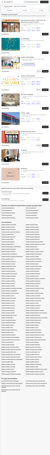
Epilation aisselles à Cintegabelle (33, 259)
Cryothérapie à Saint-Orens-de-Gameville (35, 381)
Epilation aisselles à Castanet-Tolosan (34, 251)
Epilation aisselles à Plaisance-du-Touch (35, 334)
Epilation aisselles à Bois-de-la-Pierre (34, 241)
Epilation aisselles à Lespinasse (33, 305)
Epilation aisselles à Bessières (33, 239)
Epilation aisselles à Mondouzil (33, 315)
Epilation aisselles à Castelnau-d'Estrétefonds (12, 256)
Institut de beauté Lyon (6, 210)
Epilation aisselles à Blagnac (8, 241)
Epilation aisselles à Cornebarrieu (33, 261)
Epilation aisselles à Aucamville (8, 224)
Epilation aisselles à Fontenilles (8, 276)
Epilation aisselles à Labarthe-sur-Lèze (35, 288)
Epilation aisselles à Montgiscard (33, 320)
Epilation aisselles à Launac (7, 295)
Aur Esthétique (5, 199)
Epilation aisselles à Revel (7, 342)
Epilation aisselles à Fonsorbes (33, 273)
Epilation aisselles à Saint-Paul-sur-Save (10, 356)
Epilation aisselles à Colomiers (8, 261)
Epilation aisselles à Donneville (8, 266)
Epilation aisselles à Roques (7, 344)
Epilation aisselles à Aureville (8, 227)
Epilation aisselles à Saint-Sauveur (34, 356)
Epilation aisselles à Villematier (8, 371)
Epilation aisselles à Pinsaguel (8, 334)
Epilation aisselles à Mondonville (9, 315)
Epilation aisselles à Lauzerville (8, 298)
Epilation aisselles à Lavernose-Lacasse (35, 298)
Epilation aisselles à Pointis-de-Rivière (10, 337)
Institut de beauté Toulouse (32, 217)
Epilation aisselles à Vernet (7, 369)
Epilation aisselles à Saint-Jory (33, 352)
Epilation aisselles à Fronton (32, 276)
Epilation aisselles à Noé (7, 327)
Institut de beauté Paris (31, 215)
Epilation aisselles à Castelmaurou (34, 254)
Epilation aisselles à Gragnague (33, 281)
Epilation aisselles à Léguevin (8, 305)
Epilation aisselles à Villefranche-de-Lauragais (36, 369)
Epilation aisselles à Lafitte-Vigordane (34, 293)
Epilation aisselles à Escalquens (33, 268)
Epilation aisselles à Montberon (8, 320)
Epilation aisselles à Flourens (32, 271)
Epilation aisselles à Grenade (8, 285)
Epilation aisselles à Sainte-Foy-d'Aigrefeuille (11, 359)
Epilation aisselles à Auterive (32, 229)
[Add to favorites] (18, 20)
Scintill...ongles (25, 113)
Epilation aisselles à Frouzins (8, 278)
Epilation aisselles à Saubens (32, 359)
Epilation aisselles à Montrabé (8, 322)
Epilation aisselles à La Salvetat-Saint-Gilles (11, 288)
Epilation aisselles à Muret (7, 325)
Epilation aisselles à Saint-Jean (8, 352)
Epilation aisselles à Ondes (32, 327)
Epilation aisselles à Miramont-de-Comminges (36, 312)
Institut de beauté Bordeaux (7, 208)
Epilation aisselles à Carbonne (8, 251)
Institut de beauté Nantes (32, 212)
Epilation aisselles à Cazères (32, 256)
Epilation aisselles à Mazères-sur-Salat (35, 310)
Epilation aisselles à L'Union (32, 285)
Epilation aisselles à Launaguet (33, 295)
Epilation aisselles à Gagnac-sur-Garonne (35, 278)
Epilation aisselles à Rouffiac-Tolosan (10, 347)
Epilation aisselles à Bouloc (7, 244)
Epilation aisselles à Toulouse (8, 364)
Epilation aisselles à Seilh (7, 361)
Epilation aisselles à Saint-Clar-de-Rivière (11, 349)
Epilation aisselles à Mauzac (8, 310)
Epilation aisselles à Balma (7, 234)
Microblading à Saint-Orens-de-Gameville (35, 385)
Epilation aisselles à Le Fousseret (33, 300)
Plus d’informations (5, 34)
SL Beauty (24, 150)
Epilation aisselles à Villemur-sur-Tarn (34, 371)
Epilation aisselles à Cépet (7, 259)
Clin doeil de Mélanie (27, 94)
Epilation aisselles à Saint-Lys (33, 354)
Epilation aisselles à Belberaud (33, 236)
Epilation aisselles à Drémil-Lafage (34, 266)
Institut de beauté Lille (31, 208)
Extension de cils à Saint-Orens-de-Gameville (36, 383)
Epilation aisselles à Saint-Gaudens (34, 349)
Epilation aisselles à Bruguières (8, 249)
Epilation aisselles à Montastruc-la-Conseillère (36, 317)
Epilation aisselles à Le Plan (32, 303)
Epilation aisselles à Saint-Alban (33, 347)
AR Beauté (24, 168)
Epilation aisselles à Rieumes (32, 342)
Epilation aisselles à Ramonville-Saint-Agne (36, 339)
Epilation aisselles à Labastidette (9, 290)
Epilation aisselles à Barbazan (33, 234)
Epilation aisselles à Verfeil (32, 366)
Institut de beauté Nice (6, 215)
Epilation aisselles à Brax (31, 246)
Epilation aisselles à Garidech (8, 281)
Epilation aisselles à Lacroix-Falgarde (10, 293)
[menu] (2, 2)
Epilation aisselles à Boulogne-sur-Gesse (35, 244)
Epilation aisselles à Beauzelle (8, 236)
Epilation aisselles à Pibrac (7, 332)
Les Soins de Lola (6, 191)
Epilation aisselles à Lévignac (8, 307)
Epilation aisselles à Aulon (32, 224)
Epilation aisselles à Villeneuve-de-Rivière (11, 374)
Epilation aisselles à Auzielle (32, 232)
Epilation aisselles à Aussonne (8, 229)
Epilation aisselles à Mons (7, 317)
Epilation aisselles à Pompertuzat (33, 337)
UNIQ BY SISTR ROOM (27, 57)
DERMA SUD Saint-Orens (28, 131)
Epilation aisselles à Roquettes (33, 344)
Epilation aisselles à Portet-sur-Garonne (10, 339)
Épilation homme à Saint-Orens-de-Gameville (11, 383)
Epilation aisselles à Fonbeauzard (9, 273)
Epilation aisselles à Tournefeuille (33, 364)
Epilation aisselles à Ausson (32, 227)
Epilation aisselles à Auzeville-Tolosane (10, 232)
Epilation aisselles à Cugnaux (8, 263)
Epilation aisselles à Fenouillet (8, 271)
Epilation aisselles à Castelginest (9, 254)
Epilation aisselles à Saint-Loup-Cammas (11, 354)
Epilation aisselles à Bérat (7, 239)
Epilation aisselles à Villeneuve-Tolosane (35, 374)
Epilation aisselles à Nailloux (32, 325)
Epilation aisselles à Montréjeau (33, 322)
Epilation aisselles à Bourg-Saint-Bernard (11, 246)
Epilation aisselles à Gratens (8, 283)
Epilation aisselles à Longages (33, 307)
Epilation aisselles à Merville (7, 312)
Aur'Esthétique (25, 39)
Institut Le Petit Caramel (28, 76)
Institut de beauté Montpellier (8, 212)
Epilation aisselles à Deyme (32, 263)
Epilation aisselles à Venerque (8, 366)
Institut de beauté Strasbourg (8, 217)
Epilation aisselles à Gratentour (33, 283)
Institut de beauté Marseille (32, 210)
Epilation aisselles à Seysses (32, 361)
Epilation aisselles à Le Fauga (8, 300)
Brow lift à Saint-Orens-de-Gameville (9, 381)
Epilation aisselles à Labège (32, 290)
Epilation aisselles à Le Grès (7, 303)
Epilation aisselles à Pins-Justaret (33, 332)
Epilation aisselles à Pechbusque (33, 330)
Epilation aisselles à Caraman (32, 249)
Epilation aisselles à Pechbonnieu (9, 330)
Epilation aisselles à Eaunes (7, 268)
